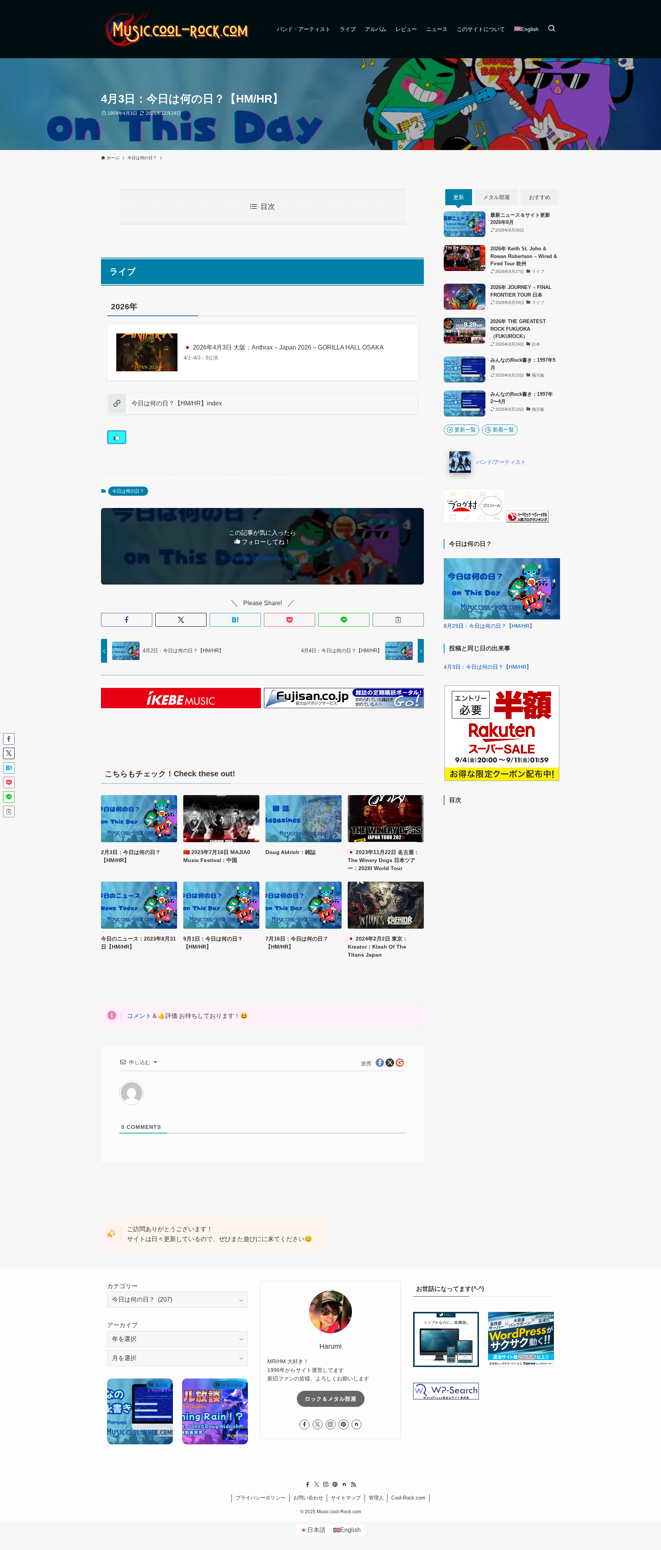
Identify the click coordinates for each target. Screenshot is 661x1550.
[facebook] (304, 1424)
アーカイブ (122, 1325)
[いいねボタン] (116, 437)
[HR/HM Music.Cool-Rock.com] (177, 29)
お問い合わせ (308, 1498)
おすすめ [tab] (539, 197)
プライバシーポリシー (260, 1498)
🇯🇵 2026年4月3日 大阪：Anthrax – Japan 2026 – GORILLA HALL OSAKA (284, 347)
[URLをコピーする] (398, 620)
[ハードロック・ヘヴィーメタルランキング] (527, 521)
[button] (126, 620)
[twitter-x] (317, 1424)
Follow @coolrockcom (262, 558)
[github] (356, 1424)
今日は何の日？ (128, 491)
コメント (139, 1016)
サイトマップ (346, 1498)
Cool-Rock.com (408, 1498)
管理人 (376, 1498)
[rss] (353, 1484)
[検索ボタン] (551, 29)
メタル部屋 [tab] (496, 197)
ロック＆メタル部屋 (331, 1399)
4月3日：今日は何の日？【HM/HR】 (488, 667)
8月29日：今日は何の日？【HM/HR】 (489, 626)
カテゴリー (122, 1286)
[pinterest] (343, 1424)
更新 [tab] (458, 197)
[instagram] (330, 1424)
